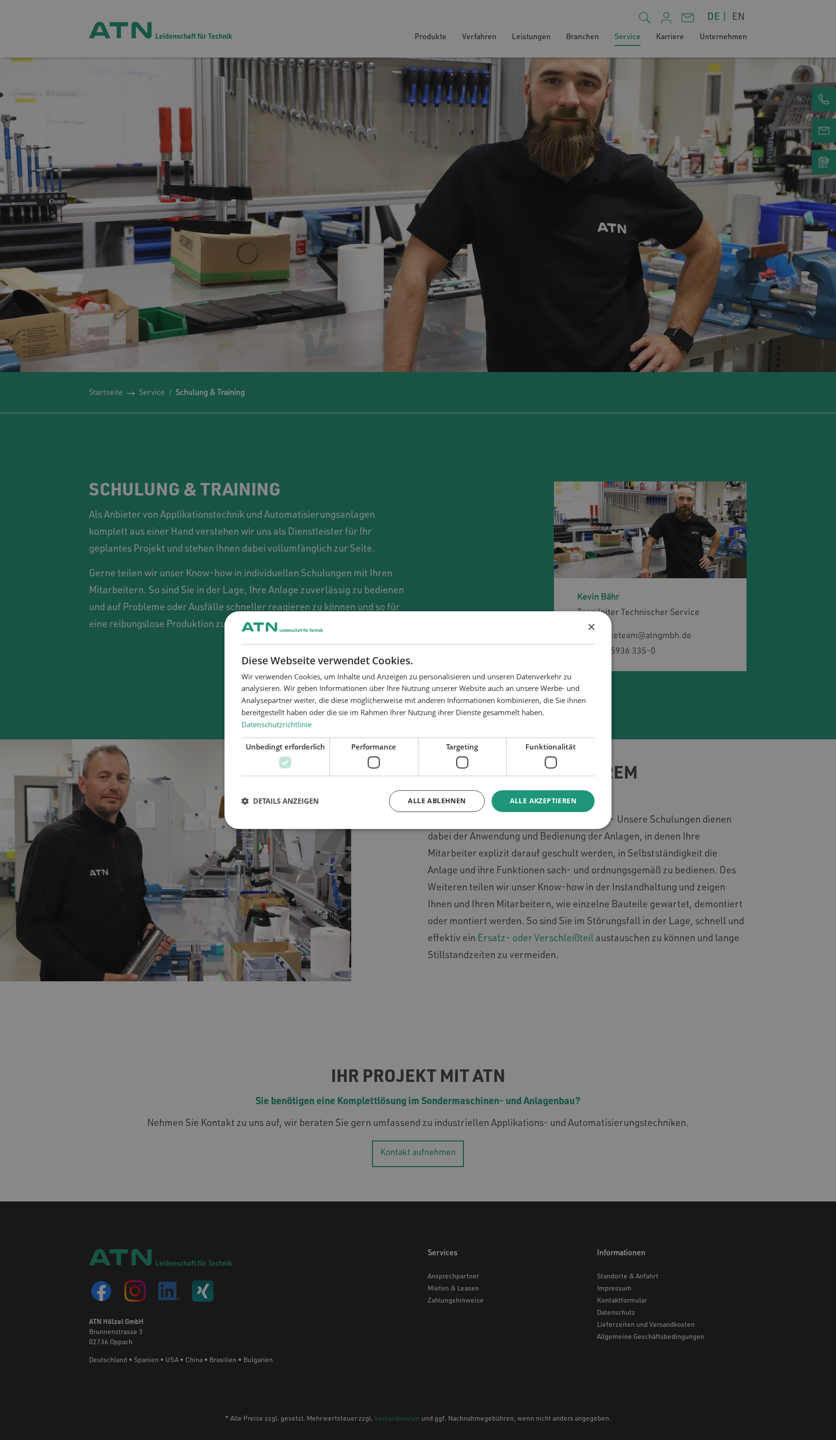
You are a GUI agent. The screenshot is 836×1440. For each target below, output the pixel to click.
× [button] (591, 627)
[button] (280, 800)
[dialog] (418, 720)
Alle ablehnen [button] (436, 800)
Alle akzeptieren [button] (543, 800)
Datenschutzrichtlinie (276, 724)
